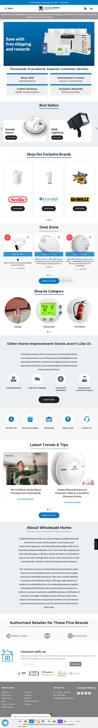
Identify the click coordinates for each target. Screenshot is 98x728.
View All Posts (49, 515)
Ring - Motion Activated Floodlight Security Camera (18, 264)
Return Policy (7, 698)
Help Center (68, 428)
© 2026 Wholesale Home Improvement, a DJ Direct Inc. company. (49, 724)
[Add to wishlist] (28, 237)
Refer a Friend (7, 707)
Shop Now (11, 137)
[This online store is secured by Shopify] (22, 673)
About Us (5, 692)
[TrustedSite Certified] (48, 673)
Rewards (27, 704)
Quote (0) (96, 544)
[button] (5, 722)
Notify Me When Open (62, 17)
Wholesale (49, 428)
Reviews (27, 698)
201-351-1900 (59, 695)
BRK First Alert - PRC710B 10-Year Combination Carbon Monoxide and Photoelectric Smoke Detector (49, 261)
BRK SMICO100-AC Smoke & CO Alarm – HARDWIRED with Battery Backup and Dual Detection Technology (80, 262)
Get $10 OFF (11, 428)
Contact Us (87, 428)
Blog (3, 701)
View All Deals (49, 281)
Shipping (27, 695)
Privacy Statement (31, 701)
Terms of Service (8, 704)
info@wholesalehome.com (63, 698)
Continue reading (25, 499)
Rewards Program (30, 428)
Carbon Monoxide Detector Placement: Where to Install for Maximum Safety (72, 493)
